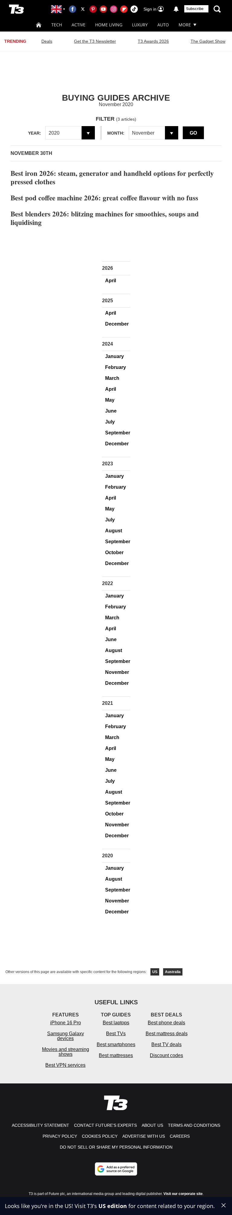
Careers (180, 1136)
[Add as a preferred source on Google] (116, 1169)
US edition (112, 1206)
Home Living (108, 25)
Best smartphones (116, 1044)
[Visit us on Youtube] (103, 9)
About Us (152, 1125)
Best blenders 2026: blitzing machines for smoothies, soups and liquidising (105, 218)
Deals (46, 41)
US (154, 972)
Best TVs (116, 1033)
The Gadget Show (208, 41)
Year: (34, 133)
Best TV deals (166, 1044)
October (114, 552)
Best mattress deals (167, 1033)
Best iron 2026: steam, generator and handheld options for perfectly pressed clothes (112, 177)
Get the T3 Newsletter (95, 41)
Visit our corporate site (183, 1194)
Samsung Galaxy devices (65, 1036)
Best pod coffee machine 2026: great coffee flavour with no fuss (104, 197)
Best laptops (116, 1022)
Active (78, 25)
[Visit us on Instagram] (113, 9)
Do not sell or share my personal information (116, 1147)
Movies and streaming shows (65, 1052)
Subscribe (195, 9)
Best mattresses (116, 1055)
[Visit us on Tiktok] (134, 9)
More (185, 25)
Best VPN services (65, 1065)
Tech (56, 25)
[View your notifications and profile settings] (176, 9)
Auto (163, 25)
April (110, 280)
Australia (173, 972)
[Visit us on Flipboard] (123, 9)
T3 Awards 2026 (153, 41)
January (114, 356)
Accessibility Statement (40, 1125)
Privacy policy (60, 1136)
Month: (115, 133)
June (111, 410)
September (117, 432)
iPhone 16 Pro (65, 1022)
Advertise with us (143, 1136)
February (115, 367)
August (113, 530)
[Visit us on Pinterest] (93, 9)
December (117, 323)
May (109, 400)
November (117, 672)
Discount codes (166, 1055)
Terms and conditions (194, 1125)
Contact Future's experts (105, 1125)
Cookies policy (100, 1136)
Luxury (140, 25)
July (110, 421)
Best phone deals (166, 1022)
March (112, 378)
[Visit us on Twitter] (82, 9)
